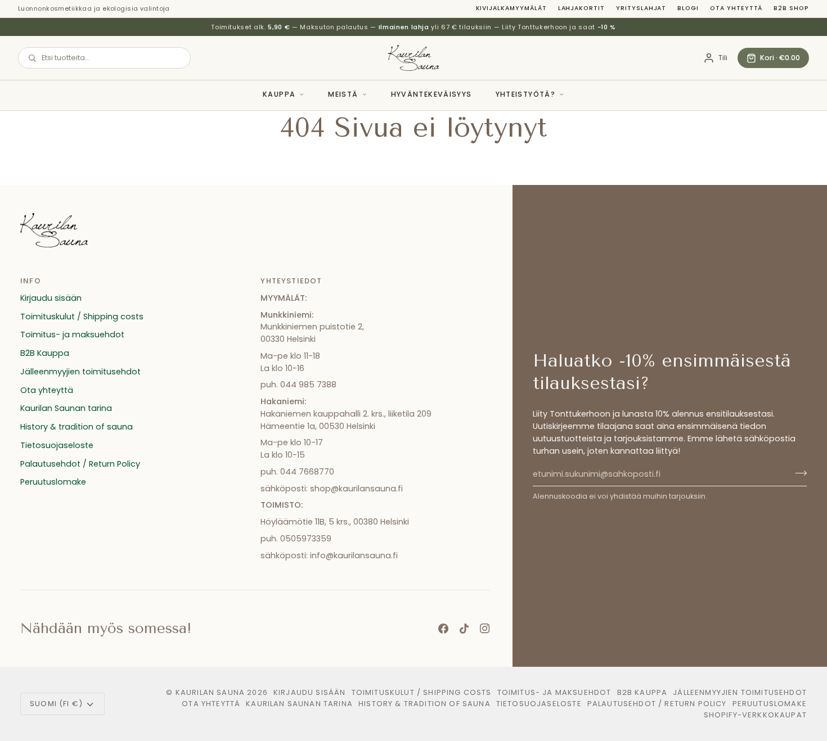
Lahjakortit (581, 8)
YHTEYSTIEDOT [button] (291, 280)
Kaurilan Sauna (210, 692)
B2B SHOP (791, 8)
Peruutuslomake (53, 481)
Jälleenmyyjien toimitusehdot (80, 371)
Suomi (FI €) (56, 703)
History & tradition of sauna (76, 426)
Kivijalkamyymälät (511, 8)
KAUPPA (279, 94)
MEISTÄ (343, 94)
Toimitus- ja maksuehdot (72, 334)
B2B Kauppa (44, 353)
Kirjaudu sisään (51, 298)
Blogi (688, 8)
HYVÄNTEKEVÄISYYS (431, 94)
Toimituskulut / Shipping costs (81, 316)
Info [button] (30, 280)
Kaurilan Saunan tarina (66, 408)
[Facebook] (443, 628)
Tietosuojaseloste (56, 445)
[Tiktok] (464, 628)
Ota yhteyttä (736, 8)
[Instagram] (485, 628)
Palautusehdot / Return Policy (80, 463)
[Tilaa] (797, 473)
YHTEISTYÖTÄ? (526, 94)
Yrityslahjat (641, 8)
